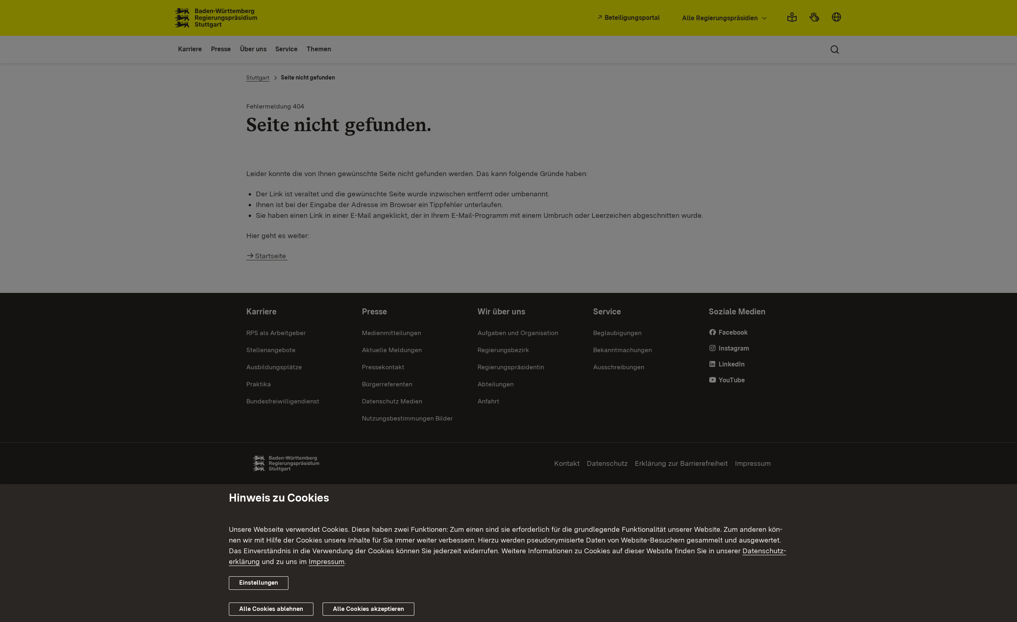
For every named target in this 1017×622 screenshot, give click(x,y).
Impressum (326, 561)
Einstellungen (258, 582)
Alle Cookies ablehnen (271, 608)
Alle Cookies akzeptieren (368, 608)
